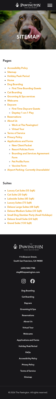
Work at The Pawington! (25, 125)
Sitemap (11, 72)
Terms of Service (16, 133)
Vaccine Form (19, 165)
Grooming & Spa (28, 309)
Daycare (11, 104)
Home (10, 80)
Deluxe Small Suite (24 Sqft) (22, 219)
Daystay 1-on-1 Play (23, 112)
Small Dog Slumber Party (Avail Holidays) (29, 215)
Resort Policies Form (23, 149)
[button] (50, 5)
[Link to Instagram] (23, 282)
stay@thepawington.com (28, 272)
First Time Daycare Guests (26, 108)
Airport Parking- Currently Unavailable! (28, 170)
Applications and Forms (20, 141)
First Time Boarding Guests (26, 88)
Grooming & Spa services (21, 96)
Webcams (12, 100)
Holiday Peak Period (18, 76)
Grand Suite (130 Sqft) (19, 223)
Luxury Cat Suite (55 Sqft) (21, 190)
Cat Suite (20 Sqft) (17, 194)
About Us (12, 121)
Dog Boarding (15, 84)
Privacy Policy (14, 137)
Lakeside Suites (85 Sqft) (20, 198)
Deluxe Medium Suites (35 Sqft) (24, 211)
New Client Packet (22, 145)
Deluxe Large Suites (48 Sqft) (23, 207)
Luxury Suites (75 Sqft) (19, 202)
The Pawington (22, 392)
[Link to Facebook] (32, 282)
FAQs (28, 352)
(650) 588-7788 (28, 268)
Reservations (14, 117)
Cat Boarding (14, 92)
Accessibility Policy (17, 68)
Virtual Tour (18, 129)
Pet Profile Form (20, 161)
